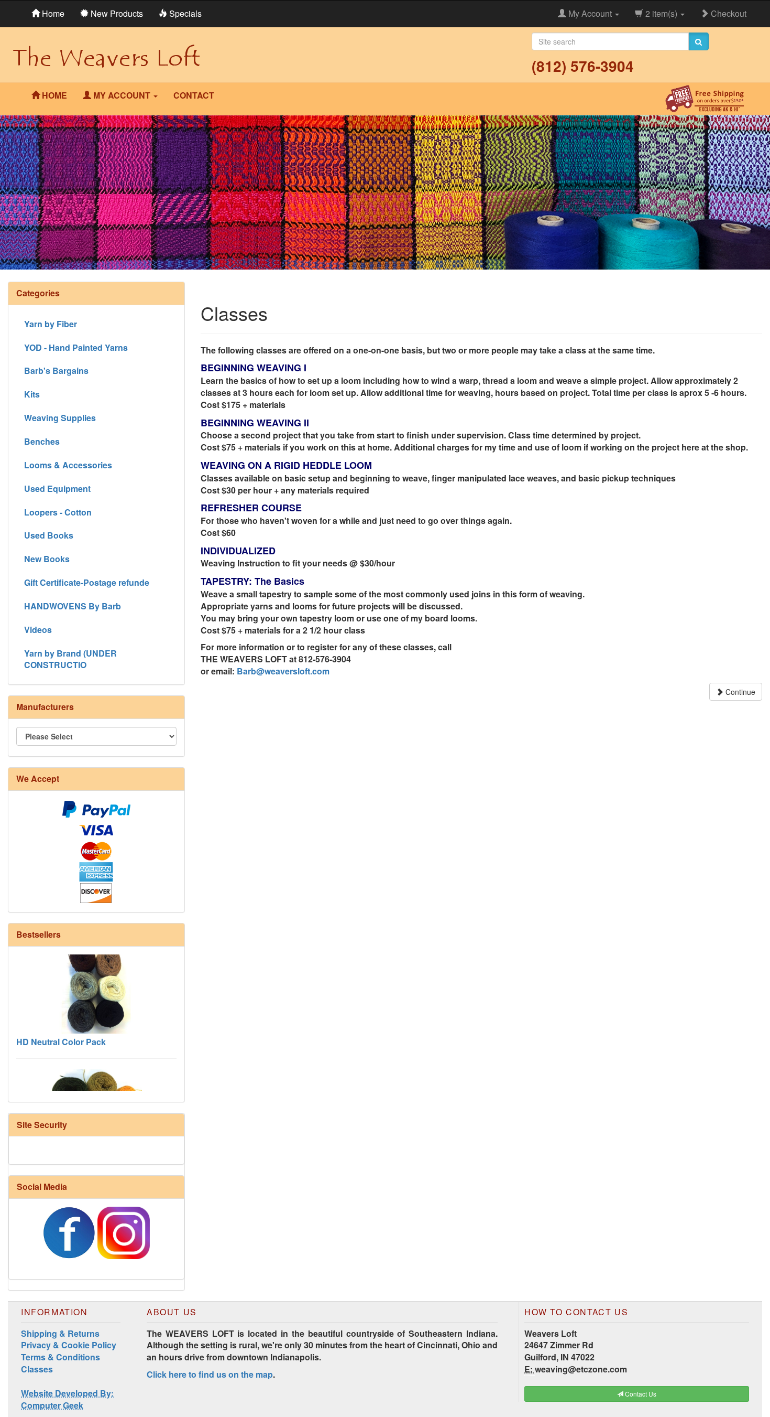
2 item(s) (661, 13)
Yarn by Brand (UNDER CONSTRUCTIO (70, 659)
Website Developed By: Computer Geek (67, 1399)
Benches (42, 441)
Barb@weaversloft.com (283, 671)
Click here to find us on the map (210, 1374)
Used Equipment (57, 488)
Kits (32, 394)
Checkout (727, 13)
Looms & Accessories (68, 465)
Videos (38, 630)
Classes (37, 1369)
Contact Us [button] (639, 1393)
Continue (739, 691)
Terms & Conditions (60, 1357)
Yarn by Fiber (50, 324)
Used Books (48, 535)
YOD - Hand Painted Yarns (76, 347)
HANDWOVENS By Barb (72, 606)
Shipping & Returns (60, 1333)
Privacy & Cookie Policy (68, 1345)
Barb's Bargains (56, 370)
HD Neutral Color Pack (61, 1020)
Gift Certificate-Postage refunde (86, 582)
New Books (47, 559)
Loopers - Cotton (58, 512)
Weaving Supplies (60, 418)
